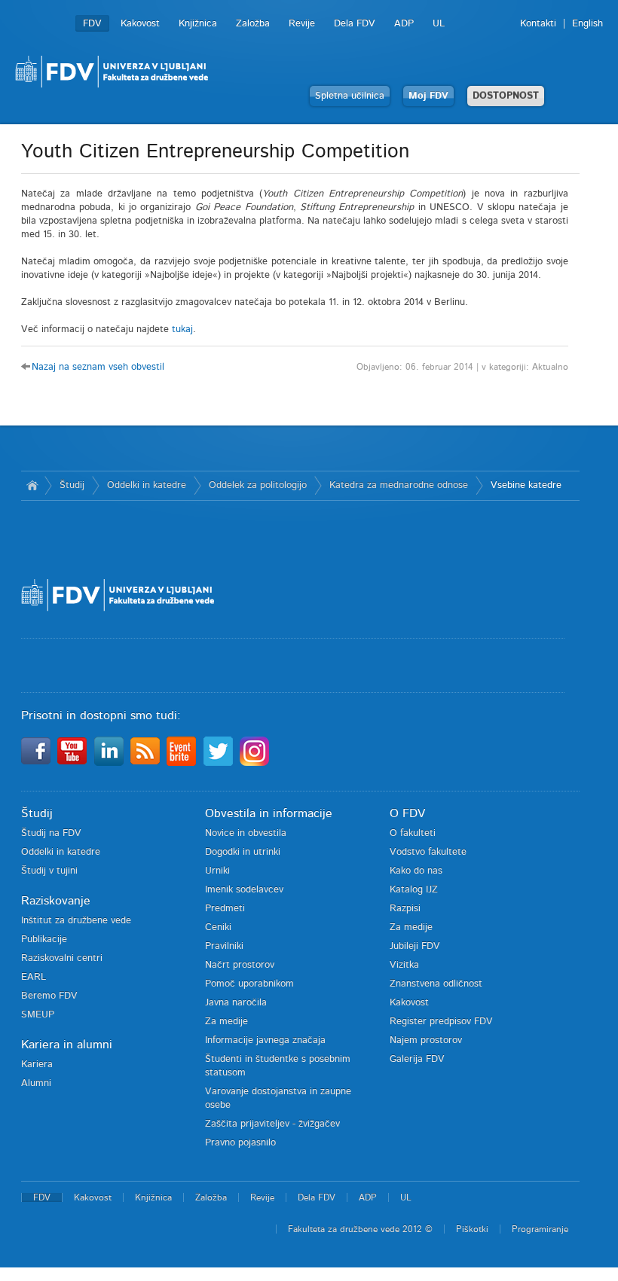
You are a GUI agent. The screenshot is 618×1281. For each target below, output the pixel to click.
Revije (302, 24)
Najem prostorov (426, 1040)
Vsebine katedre (526, 485)
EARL (33, 977)
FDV (92, 24)
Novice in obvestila (245, 833)
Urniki (217, 871)
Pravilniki (224, 946)
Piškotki (472, 1229)
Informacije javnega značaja (265, 1040)
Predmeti (225, 908)
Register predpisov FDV (441, 1021)
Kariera (37, 1064)
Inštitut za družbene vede (76, 921)
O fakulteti (413, 833)
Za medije (226, 1021)
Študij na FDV (51, 833)
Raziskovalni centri (61, 958)
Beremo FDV (49, 996)
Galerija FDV (417, 1059)
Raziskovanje (55, 901)
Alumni (36, 1083)
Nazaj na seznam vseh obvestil (98, 367)
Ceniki (218, 927)
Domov (32, 485)
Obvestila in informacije (268, 813)
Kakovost (140, 24)
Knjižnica (198, 24)
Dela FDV (354, 24)
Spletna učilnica (349, 96)
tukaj (182, 329)
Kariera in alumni (66, 1045)
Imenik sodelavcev (244, 890)
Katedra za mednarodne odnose (398, 485)
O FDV (407, 813)
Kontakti (538, 24)
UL (439, 24)
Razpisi (405, 908)
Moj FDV (428, 96)
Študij (72, 485)
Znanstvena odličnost (436, 984)
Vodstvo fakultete (428, 852)
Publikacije (44, 939)
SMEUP (37, 1015)
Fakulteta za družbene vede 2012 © (360, 1229)
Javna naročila (236, 1003)
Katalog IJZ (414, 890)
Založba (253, 24)
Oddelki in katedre (146, 485)
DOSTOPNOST (506, 96)
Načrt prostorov (239, 965)
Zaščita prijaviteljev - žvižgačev (272, 1124)
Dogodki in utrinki (242, 852)
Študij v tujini (49, 871)
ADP (404, 24)
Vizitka (404, 965)
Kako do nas (416, 871)
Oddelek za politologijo (258, 485)
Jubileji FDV (415, 946)
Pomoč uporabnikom (249, 984)
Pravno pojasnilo (240, 1143)
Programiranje (540, 1229)
